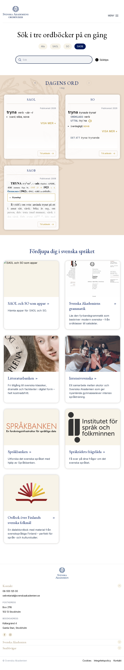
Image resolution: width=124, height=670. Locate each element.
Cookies (87, 660)
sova (86, 126)
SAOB (80, 46)
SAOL (55, 46)
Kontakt (117, 660)
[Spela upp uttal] (90, 121)
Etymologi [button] (16, 197)
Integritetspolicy (102, 660)
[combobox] (54, 59)
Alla (43, 46)
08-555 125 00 (10, 591)
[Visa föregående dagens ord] (35, 82)
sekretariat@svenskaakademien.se (21, 595)
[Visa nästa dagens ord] (89, 82)
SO (67, 46)
